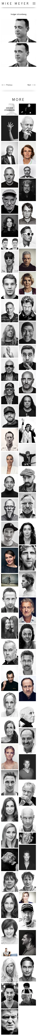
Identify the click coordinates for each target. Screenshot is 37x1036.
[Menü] (34, 3)
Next (29, 85)
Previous (9, 85)
